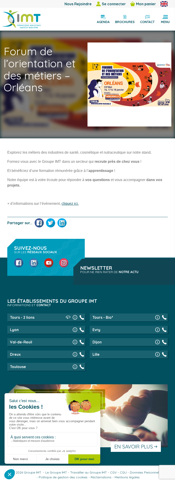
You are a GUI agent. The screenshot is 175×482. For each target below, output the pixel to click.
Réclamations (101, 477)
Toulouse (18, 366)
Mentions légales (127, 477)
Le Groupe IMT (56, 472)
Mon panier (146, 4)
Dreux (15, 354)
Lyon (14, 329)
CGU (123, 472)
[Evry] (157, 329)
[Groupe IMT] (21, 19)
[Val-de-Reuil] (75, 342)
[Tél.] (81, 317)
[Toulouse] (75, 366)
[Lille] (157, 354)
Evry (96, 329)
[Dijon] (157, 342)
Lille (96, 354)
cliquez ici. (70, 203)
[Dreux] (75, 354)
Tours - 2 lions (22, 317)
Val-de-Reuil (21, 342)
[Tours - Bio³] (157, 317)
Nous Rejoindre (78, 4)
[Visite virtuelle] (68, 317)
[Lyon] (75, 329)
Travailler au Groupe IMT (88, 472)
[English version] (164, 4)
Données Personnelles (146, 472)
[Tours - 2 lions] (75, 317)
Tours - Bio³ (103, 317)
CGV (113, 472)
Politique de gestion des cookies (63, 477)
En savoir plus (133, 446)
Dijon (97, 342)
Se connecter (114, 4)
